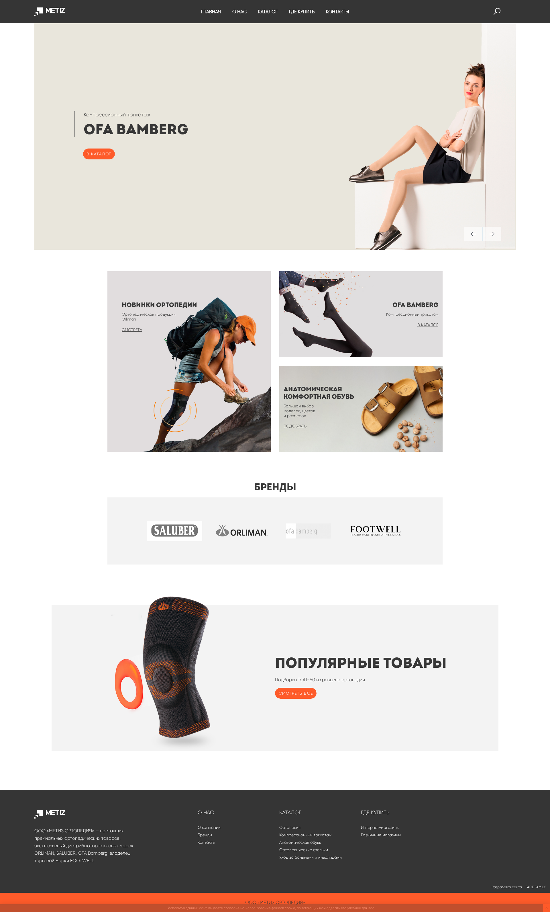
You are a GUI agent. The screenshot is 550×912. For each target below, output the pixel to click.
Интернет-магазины (380, 827)
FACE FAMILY (535, 887)
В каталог (99, 154)
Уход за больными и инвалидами (310, 857)
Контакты (206, 842)
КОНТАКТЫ (337, 11)
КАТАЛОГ (268, 11)
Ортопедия (289, 827)
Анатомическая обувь (300, 842)
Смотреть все (296, 693)
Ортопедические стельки (303, 849)
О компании (209, 827)
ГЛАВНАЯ (211, 11)
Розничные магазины (381, 835)
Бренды (205, 835)
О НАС (239, 11)
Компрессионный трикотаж (305, 835)
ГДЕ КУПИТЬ (302, 11)
